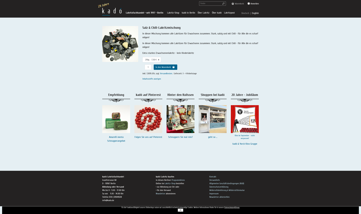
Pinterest (157, 137)
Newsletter (160, 193)
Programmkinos (178, 180)
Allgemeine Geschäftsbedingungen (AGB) (226, 183)
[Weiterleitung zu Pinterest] (148, 119)
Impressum (214, 193)
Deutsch (245, 13)
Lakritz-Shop (170, 183)
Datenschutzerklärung (218, 187)
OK (180, 210)
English (255, 13)
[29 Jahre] (112, 11)
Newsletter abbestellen (219, 197)
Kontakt (212, 176)
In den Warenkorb (163, 67)
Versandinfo (214, 180)
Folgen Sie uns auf (144, 137)
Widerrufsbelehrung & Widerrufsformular (227, 190)
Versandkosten (166, 73)
